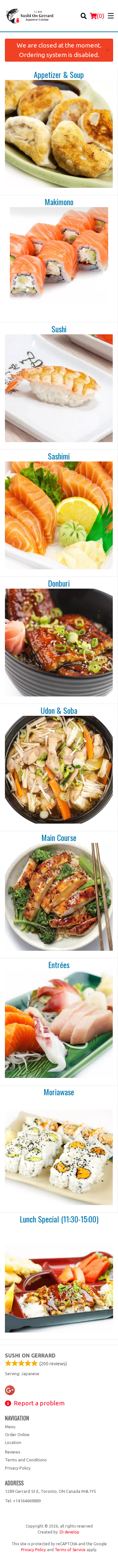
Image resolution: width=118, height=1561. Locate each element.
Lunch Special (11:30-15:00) (59, 1219)
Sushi (59, 329)
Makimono (59, 201)
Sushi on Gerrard (30, 1355)
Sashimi (59, 456)
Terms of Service (70, 1550)
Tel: (23, 1500)
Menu (10, 1426)
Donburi (59, 583)
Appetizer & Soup (59, 74)
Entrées (58, 964)
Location (13, 1442)
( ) (100, 15)
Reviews (12, 1452)
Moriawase (59, 1092)
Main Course (58, 837)
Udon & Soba (59, 710)
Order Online (17, 1434)
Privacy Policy (17, 1468)
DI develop (69, 1532)
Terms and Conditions (26, 1459)
